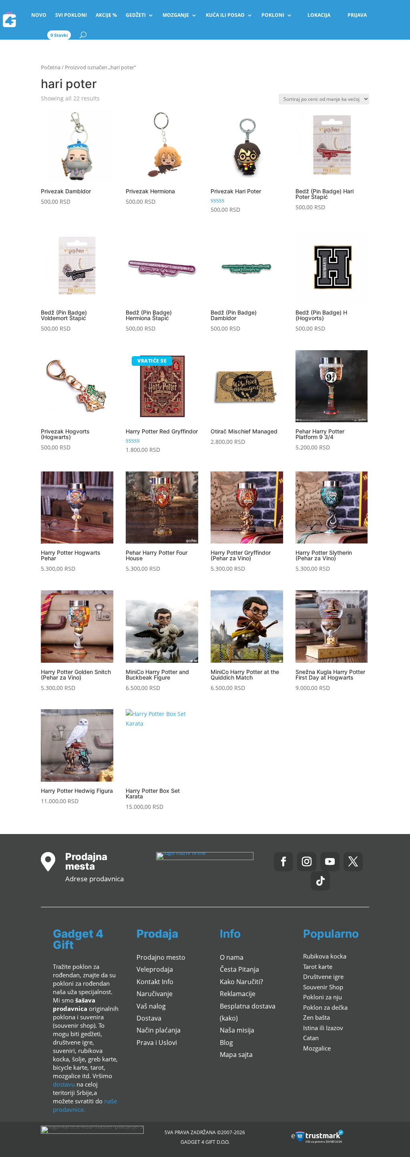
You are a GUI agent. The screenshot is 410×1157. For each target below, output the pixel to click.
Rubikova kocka (324, 956)
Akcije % (106, 15)
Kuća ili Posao (225, 15)
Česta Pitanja (239, 969)
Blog (226, 1042)
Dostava (149, 1018)
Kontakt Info (155, 981)
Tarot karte (317, 966)
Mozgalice (317, 1048)
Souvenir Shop (323, 987)
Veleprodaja (155, 969)
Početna (50, 67)
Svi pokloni (71, 15)
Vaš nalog (151, 1006)
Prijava (357, 15)
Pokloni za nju (322, 997)
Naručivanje (155, 993)
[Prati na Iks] (353, 861)
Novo (38, 15)
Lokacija (319, 15)
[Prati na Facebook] (283, 861)
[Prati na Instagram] (306, 861)
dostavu (64, 1084)
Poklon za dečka (325, 1007)
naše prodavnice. (85, 1105)
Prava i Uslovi (157, 1042)
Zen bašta (316, 1017)
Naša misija (237, 1030)
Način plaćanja (159, 1030)
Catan (311, 1038)
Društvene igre (323, 977)
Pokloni (272, 15)
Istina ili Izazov (323, 1028)
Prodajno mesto (161, 957)
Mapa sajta (236, 1054)
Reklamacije (237, 993)
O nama (231, 957)
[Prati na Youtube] (330, 861)
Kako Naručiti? (241, 981)
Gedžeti (136, 15)
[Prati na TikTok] (320, 880)
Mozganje (176, 15)
